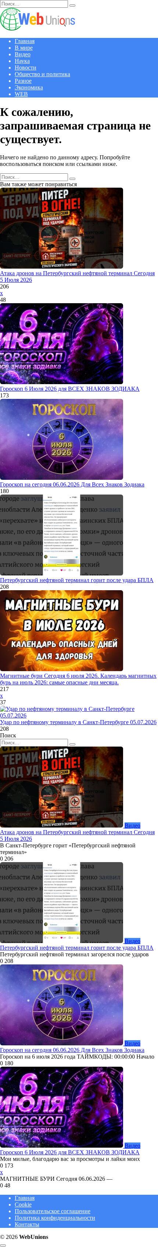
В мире (24, 48)
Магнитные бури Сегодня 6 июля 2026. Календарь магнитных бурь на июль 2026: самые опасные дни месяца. (78, 679)
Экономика (29, 87)
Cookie (23, 1204)
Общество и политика (42, 74)
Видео (22, 54)
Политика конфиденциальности (55, 1218)
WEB (21, 94)
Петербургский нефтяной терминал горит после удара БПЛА (77, 580)
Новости (25, 67)
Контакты (27, 1224)
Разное (23, 81)
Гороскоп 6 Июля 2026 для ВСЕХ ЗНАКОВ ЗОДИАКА (70, 389)
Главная (25, 41)
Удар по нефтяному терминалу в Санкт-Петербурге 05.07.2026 (78, 722)
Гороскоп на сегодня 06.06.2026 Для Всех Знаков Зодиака (72, 484)
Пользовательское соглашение (52, 1211)
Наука (22, 61)
